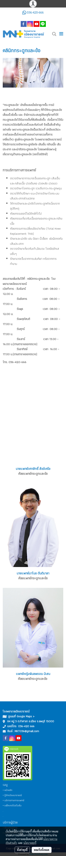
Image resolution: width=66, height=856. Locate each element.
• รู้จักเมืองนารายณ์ (12, 795)
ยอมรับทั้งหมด (41, 849)
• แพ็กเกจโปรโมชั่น (12, 805)
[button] (53, 34)
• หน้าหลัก (7, 790)
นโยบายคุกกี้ (29, 842)
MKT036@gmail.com (27, 731)
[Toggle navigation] (61, 34)
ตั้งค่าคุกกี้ (22, 849)
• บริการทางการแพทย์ (13, 800)
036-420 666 (26, 726)
